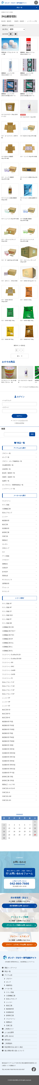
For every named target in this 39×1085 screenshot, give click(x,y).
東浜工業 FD (6, 713)
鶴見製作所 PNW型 (8, 741)
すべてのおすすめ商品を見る (29, 387)
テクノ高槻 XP (7, 603)
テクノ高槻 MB (7, 623)
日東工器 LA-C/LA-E (8, 788)
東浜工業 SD (6, 710)
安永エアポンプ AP (8, 690)
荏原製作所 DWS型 (8, 761)
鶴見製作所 (5, 520)
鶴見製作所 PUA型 (8, 725)
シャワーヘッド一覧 (8, 489)
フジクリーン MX (7, 662)
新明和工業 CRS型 (8, 780)
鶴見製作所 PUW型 (8, 729)
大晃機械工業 (6, 509)
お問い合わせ (9, 1036)
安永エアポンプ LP (8, 682)
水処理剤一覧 (6, 469)
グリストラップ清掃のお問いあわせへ (19, 925)
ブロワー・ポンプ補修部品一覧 (12, 461)
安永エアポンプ (7, 512)
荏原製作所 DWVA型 (8, 753)
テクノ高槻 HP (7, 607)
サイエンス (5, 591)
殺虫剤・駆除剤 (6, 21)
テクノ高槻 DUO (7, 615)
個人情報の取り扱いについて (14, 1050)
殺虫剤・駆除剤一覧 (8, 473)
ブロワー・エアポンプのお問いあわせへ (19, 944)
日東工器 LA (6, 792)
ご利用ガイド (9, 1029)
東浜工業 (5, 524)
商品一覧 (8, 971)
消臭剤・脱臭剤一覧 (8, 477)
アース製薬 (5, 556)
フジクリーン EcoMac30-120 (11, 654)
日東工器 (5, 536)
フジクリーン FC (7, 678)
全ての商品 (10, 12)
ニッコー (5, 516)
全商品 (3, 12)
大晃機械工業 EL (7, 651)
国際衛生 (5, 564)
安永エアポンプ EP (8, 694)
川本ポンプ (5, 548)
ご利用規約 (8, 1043)
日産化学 (5, 568)
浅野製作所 (5, 583)
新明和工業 (5, 532)
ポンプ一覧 (5, 457)
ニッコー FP (6, 698)
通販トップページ (11, 968)
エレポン (5, 544)
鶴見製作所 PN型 (7, 733)
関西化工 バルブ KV (8, 784)
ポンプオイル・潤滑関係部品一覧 (12, 485)
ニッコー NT (6, 706)
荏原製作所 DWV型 (8, 749)
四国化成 (5, 575)
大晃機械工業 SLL (8, 643)
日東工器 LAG (6, 800)
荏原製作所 (5, 528)
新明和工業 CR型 (7, 776)
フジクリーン (6, 501)
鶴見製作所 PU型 (7, 721)
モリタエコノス (7, 579)
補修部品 (9, 985)
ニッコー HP (6, 702)
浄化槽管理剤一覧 (7, 465)
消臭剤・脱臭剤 (19, 21)
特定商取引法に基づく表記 (14, 1047)
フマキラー (5, 560)
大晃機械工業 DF (7, 639)
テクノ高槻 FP (6, 619)
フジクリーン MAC (8, 666)
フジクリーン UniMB (8, 670)
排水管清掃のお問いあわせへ (19, 906)
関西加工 (5, 540)
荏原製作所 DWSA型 (8, 765)
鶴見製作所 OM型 (7, 745)
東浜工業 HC (6, 717)
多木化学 (5, 572)
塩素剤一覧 (5, 481)
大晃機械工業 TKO (8, 635)
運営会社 (8, 1040)
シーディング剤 (32, 21)
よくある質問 (9, 1032)
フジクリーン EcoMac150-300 (11, 658)
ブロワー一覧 (6, 453)
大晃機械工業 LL (7, 647)
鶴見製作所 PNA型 (8, 737)
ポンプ (8, 982)
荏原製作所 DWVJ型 (8, 757)
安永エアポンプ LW (8, 686)
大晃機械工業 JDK (8, 627)
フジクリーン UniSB (8, 674)
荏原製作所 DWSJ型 (8, 769)
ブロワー (9, 979)
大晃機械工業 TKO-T (8, 631)
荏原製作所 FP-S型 (8, 772)
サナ (3, 552)
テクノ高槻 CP (7, 611)
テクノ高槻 (5, 505)
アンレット (5, 587)
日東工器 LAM (6, 796)
